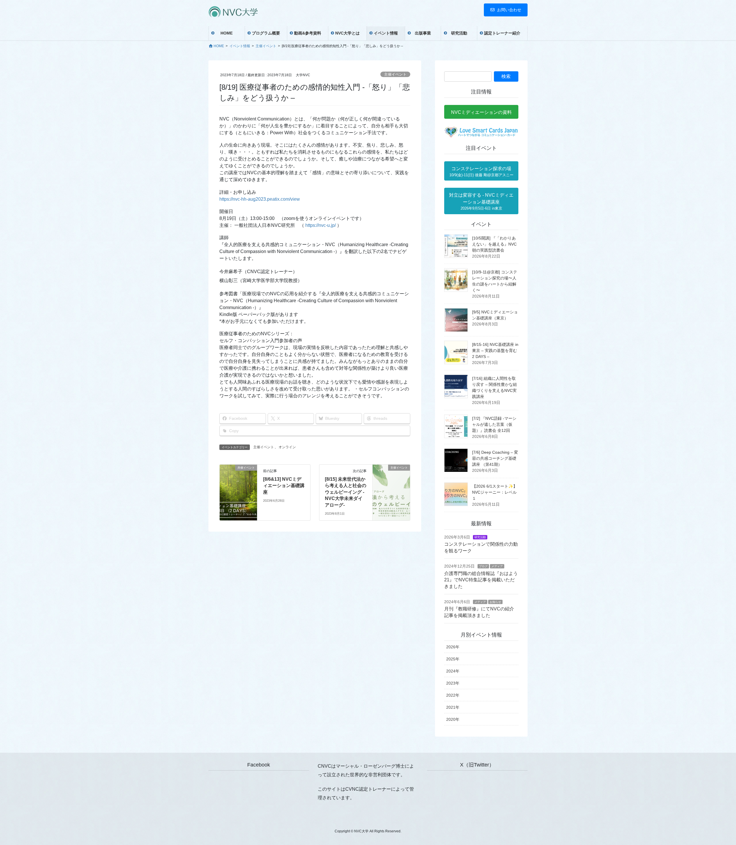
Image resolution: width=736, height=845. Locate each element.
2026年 (452, 647)
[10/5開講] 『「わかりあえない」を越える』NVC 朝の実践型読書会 (494, 244)
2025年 (452, 659)
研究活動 (480, 537)
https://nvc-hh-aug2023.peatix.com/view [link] (259, 199)
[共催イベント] (238, 485)
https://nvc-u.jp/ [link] (320, 225)
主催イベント (395, 74)
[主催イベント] (391, 485)
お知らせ (495, 601)
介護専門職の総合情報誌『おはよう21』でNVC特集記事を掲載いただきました (481, 580)
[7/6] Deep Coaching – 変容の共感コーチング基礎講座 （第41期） (495, 458)
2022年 (452, 695)
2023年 (452, 683)
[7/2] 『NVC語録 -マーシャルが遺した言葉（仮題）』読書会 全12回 (494, 424)
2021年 (452, 707)
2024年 (452, 671)
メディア (497, 566)
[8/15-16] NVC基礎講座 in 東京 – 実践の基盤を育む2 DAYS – (495, 350)
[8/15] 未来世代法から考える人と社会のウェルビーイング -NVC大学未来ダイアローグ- (345, 492)
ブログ (483, 566)
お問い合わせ (509, 9)
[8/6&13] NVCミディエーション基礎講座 (283, 486)
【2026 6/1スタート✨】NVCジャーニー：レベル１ (494, 492)
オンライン (287, 447)
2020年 (452, 719)
